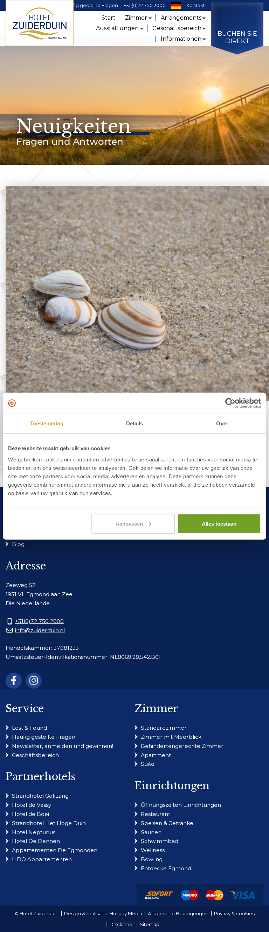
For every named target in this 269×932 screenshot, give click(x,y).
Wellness (153, 850)
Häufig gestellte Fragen (91, 5)
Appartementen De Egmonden (54, 850)
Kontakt (195, 5)
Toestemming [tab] (46, 423)
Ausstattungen (117, 28)
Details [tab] (134, 423)
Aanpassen (129, 523)
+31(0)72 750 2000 (39, 621)
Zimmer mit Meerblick (171, 737)
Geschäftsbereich (176, 28)
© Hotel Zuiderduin (36, 913)
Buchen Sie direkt (237, 37)
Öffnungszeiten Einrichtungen (181, 805)
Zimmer (136, 17)
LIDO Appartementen (42, 859)
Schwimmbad (159, 841)
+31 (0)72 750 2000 (145, 5)
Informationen (181, 38)
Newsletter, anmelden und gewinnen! (62, 746)
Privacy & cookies (234, 913)
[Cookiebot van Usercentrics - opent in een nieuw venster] (230, 403)
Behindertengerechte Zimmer (182, 746)
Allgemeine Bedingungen (178, 913)
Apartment (156, 755)
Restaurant (155, 814)
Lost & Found (29, 727)
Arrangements (181, 17)
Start (109, 17)
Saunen (151, 832)
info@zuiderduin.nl (40, 630)
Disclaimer (122, 924)
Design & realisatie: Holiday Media (103, 913)
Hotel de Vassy (31, 805)
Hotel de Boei (30, 814)
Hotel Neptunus (33, 832)
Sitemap (149, 924)
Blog (18, 544)
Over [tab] (222, 423)
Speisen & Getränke (167, 823)
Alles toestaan (219, 523)
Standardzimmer (164, 727)
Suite (147, 764)
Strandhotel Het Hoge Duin (49, 823)
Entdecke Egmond (166, 868)
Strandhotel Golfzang (40, 795)
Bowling (152, 859)
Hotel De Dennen (36, 841)
